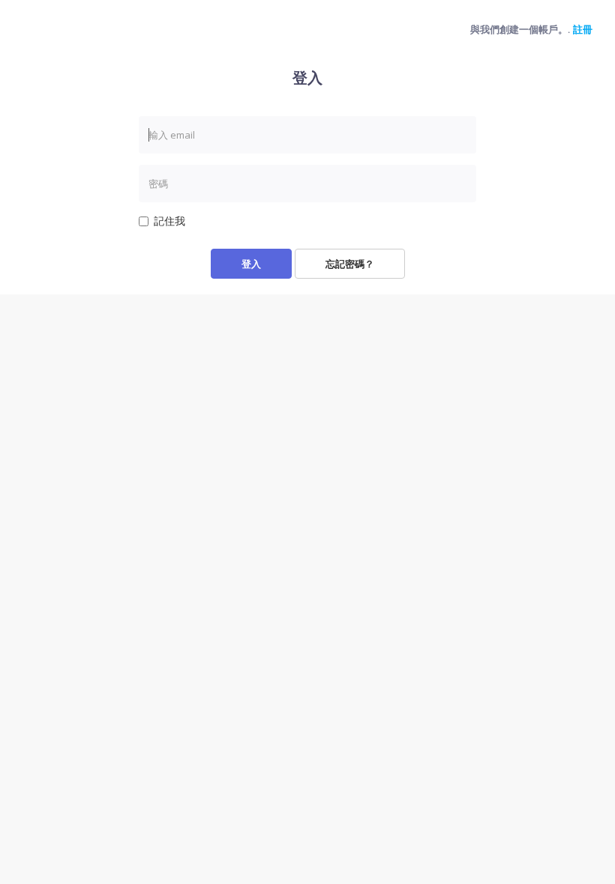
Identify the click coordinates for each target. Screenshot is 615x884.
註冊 (582, 29)
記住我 (169, 221)
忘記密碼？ (350, 264)
